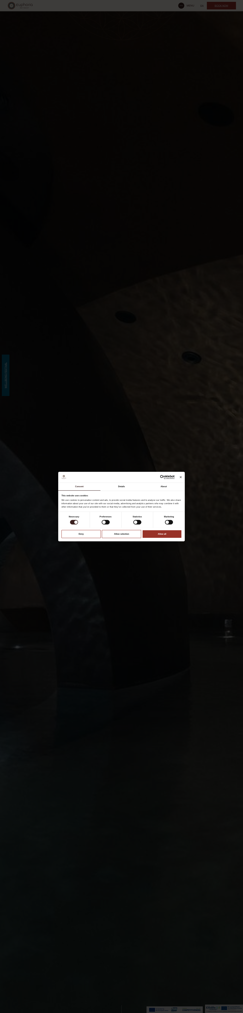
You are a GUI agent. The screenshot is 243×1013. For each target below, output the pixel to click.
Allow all (162, 534)
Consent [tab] (79, 486)
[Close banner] (181, 477)
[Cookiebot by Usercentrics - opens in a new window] (162, 477)
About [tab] (164, 486)
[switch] (106, 522)
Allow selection (121, 534)
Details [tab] (121, 486)
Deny (81, 534)
